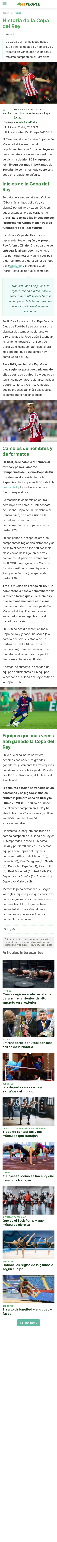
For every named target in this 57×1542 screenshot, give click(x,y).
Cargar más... (28, 1322)
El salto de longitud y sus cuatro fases (27, 1311)
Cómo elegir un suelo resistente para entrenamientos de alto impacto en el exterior (27, 998)
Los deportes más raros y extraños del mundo (22, 1089)
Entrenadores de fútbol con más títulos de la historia (27, 1045)
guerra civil (10, 487)
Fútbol (18, 13)
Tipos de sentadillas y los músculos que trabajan (22, 1134)
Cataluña (15, 265)
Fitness (7, 991)
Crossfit (8, 1173)
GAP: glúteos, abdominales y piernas (24, 1128)
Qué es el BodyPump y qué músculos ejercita (23, 1223)
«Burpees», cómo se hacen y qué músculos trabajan (28, 1178)
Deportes (7, 13)
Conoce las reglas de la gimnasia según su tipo (28, 1267)
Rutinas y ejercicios (14, 1217)
